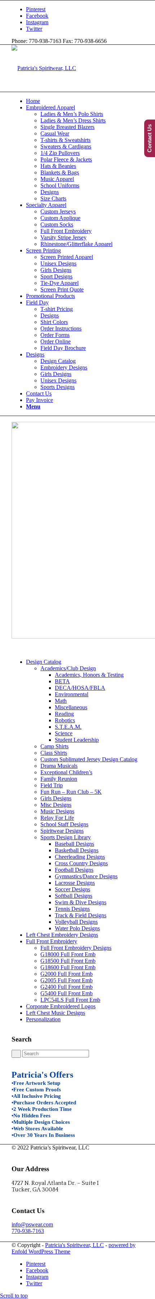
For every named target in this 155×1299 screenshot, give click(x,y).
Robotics (65, 720)
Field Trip (51, 785)
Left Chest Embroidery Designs (62, 935)
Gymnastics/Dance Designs (86, 876)
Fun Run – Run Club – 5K (71, 792)
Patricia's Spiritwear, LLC (74, 1245)
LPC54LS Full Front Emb (70, 1000)
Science (63, 733)
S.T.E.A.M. (68, 727)
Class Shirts (53, 753)
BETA (62, 681)
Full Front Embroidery (51, 941)
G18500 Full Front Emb (68, 961)
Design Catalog (43, 662)
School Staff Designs (64, 824)
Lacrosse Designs (75, 883)
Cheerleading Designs (80, 857)
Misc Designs (55, 805)
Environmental (71, 694)
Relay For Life (57, 818)
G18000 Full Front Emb (68, 954)
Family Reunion (58, 779)
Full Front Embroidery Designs (75, 948)
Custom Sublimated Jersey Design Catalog (88, 759)
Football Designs (74, 870)
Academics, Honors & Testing (89, 675)
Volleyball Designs (76, 922)
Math (61, 701)
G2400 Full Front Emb (66, 987)
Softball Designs (73, 896)
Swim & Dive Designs (80, 902)
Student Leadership (77, 740)
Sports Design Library (65, 837)
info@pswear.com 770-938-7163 (32, 1227)
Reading (64, 714)
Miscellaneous (71, 707)
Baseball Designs (74, 844)
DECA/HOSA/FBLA (80, 688)
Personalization (43, 1019)
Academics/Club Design (68, 668)
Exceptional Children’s (66, 772)
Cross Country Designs (81, 863)
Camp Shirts (54, 746)
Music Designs (57, 811)
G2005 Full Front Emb (66, 980)
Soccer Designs (72, 889)
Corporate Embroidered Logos (61, 1006)
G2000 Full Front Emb (66, 974)
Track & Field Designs (80, 915)
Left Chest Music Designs (55, 1013)
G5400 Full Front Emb (66, 993)
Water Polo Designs (77, 928)
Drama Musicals (59, 766)
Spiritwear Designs (62, 831)
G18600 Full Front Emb (68, 967)
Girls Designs (55, 798)
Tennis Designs (72, 909)
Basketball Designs (76, 850)
